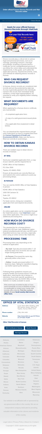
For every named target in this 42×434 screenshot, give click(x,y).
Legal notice (7, 422)
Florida (5, 368)
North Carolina (21, 381)
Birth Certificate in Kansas (14, 328)
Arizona (6, 348)
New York (21, 379)
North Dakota (21, 384)
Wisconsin (36, 392)
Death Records (31, 328)
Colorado (6, 356)
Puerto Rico (36, 348)
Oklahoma (36, 340)
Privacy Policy (18, 422)
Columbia (6, 359)
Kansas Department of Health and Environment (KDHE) (16, 136)
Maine (21, 342)
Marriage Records (21, 333)
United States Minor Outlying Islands (36, 372)
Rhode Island (36, 351)
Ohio (21, 392)
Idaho (6, 379)
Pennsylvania (36, 345)
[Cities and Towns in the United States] (21, 3)
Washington (36, 386)
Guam (6, 373)
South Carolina (36, 354)
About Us (28, 422)
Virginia (36, 384)
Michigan (21, 351)
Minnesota (21, 354)
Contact (35, 422)
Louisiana (21, 340)
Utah (36, 378)
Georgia (6, 370)
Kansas (27, 20)
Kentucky (6, 393)
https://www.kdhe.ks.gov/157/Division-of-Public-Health (29, 316)
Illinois (6, 382)
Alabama (6, 340)
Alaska (6, 343)
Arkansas (6, 351)
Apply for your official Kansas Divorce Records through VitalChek (21, 28)
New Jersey (21, 373)
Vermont (36, 381)
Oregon (36, 342)
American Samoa (6, 345)
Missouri (21, 359)
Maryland (21, 345)
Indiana (6, 384)
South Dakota (36, 356)
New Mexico (21, 376)
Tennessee (36, 359)
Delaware (6, 365)
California (6, 354)
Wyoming (36, 395)
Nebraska (21, 365)
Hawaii (6, 376)
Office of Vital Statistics (21, 302)
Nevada (21, 367)
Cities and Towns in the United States (12, 20)
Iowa (6, 387)
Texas (36, 362)
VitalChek (26, 213)
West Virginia (36, 389)
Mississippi (21, 356)
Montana (21, 362)
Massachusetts (21, 348)
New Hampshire (21, 370)
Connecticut (6, 362)
